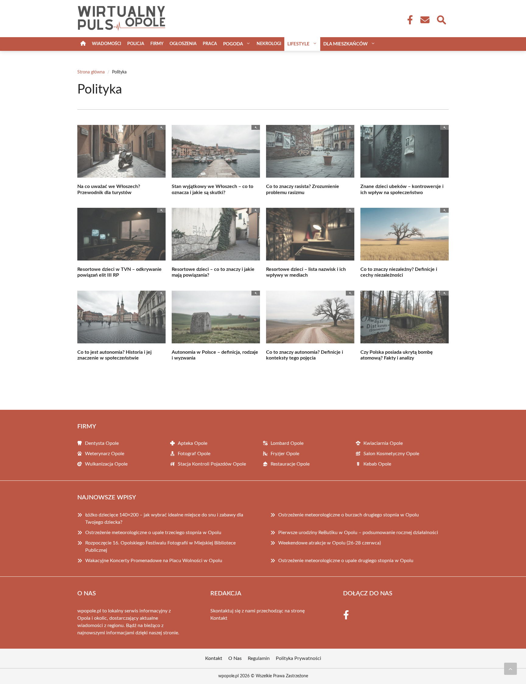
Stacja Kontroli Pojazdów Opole (212, 464)
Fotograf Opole (194, 453)
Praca (210, 44)
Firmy (156, 44)
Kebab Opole (377, 464)
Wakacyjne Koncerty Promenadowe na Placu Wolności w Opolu (153, 560)
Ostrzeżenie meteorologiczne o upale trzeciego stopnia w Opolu (153, 532)
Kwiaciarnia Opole (383, 443)
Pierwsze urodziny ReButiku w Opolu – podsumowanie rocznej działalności (358, 532)
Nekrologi (269, 44)
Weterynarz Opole (104, 453)
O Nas (235, 658)
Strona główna (91, 72)
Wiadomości (106, 44)
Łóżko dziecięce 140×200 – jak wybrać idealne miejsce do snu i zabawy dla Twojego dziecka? (164, 518)
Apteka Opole (192, 443)
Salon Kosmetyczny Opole (391, 453)
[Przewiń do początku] (510, 669)
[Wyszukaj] (441, 19)
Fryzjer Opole (285, 453)
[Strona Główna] (83, 44)
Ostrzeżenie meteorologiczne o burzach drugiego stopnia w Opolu (348, 514)
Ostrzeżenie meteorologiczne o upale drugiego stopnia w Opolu (345, 560)
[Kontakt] (424, 19)
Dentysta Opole (102, 443)
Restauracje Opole (290, 464)
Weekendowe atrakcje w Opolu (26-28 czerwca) (329, 542)
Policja (135, 44)
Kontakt (218, 618)
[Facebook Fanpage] (408, 19)
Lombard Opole (287, 443)
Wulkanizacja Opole (106, 464)
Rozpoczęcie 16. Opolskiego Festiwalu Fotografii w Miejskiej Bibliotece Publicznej (160, 546)
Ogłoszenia (183, 44)
